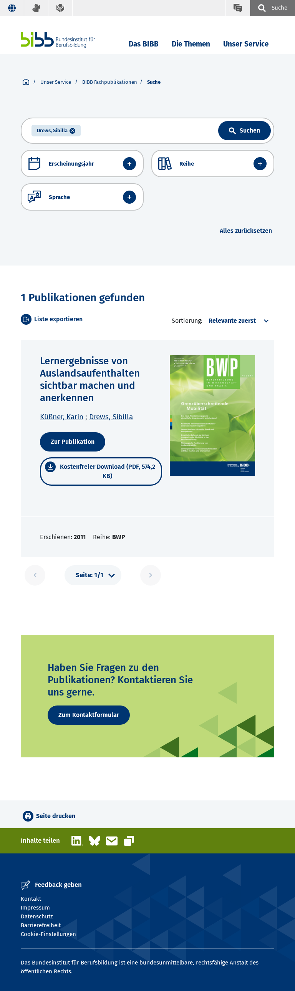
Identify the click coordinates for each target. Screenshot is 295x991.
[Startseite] (26, 82)
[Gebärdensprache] (36, 8)
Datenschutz (37, 916)
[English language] (12, 8)
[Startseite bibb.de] (69, 40)
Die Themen (191, 44)
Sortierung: (187, 320)
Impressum (35, 907)
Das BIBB (144, 44)
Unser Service (245, 44)
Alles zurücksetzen (246, 230)
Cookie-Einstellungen (48, 934)
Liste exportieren (58, 319)
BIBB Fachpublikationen (109, 82)
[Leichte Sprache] (60, 8)
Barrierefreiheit (41, 925)
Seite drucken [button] (55, 816)
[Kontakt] (237, 8)
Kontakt (31, 898)
